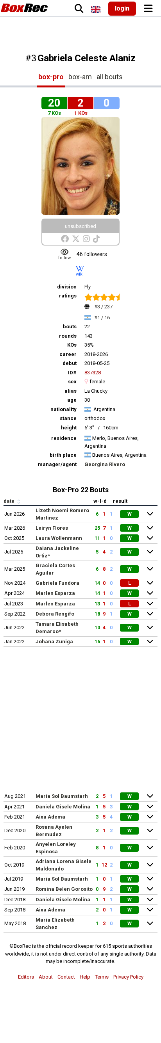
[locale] (95, 9)
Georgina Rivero (104, 464)
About (46, 977)
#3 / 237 (103, 307)
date (10, 501)
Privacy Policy (128, 977)
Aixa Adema (50, 817)
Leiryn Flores (52, 528)
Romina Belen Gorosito (64, 889)
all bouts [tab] (110, 77)
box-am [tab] (80, 77)
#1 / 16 (102, 317)
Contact (66, 977)
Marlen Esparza (55, 593)
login (122, 8)
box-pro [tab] (51, 77)
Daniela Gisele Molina (63, 807)
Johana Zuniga (54, 641)
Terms (102, 977)
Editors (26, 977)
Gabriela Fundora (57, 583)
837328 (92, 373)
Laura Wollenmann (59, 538)
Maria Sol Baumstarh (62, 796)
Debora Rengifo (55, 614)
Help (85, 977)
